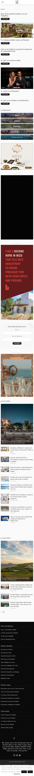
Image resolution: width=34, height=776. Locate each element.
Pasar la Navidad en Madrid (8, 629)
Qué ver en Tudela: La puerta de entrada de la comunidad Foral (16, 50)
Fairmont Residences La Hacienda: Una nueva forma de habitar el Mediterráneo (15, 579)
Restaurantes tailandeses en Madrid (10, 704)
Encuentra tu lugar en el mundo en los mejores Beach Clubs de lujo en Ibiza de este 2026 (21, 487)
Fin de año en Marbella (7, 636)
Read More (17, 774)
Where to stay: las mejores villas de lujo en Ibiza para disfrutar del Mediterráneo (21, 519)
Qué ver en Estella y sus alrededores (16, 100)
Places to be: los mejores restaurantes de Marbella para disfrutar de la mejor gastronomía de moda (17, 442)
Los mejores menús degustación (9, 695)
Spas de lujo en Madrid (7, 724)
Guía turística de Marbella (8, 659)
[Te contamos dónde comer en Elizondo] (17, 30)
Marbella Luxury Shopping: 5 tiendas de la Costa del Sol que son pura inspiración (21, 496)
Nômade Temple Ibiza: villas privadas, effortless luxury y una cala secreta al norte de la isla (20, 604)
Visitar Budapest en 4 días (8, 662)
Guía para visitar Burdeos (7, 675)
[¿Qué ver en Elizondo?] (17, 78)
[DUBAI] (17, 131)
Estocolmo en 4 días (6, 652)
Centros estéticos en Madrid (8, 715)
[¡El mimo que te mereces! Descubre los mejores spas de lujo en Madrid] (5, 479)
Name (17, 330)
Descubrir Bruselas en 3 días (8, 656)
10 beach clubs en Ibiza (7, 727)
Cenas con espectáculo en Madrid (10, 691)
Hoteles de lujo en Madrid (8, 718)
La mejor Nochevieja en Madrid (9, 633)
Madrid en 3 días (5, 678)
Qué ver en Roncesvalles (11, 60)
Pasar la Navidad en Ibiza (8, 639)
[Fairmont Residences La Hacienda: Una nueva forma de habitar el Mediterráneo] (17, 561)
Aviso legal (25, 764)
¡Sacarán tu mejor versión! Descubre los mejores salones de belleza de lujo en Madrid (21, 469)
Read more (5, 18)
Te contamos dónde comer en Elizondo (15, 40)
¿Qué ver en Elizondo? (11, 91)
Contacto (8, 764)
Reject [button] (30, 771)
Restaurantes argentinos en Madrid (10, 698)
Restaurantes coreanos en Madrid (10, 701)
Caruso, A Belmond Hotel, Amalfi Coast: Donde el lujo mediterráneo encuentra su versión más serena (21, 587)
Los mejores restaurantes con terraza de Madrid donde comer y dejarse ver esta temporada (21, 509)
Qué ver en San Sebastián (7, 668)
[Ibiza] (17, 115)
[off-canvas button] (3, 2)
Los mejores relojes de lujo (8, 721)
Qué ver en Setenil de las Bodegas (10, 672)
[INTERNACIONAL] (17, 137)
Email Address (17, 336)
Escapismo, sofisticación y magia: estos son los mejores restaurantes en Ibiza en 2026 (21, 450)
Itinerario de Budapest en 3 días (9, 665)
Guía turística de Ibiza (7, 649)
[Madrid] (17, 120)
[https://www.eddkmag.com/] (17, 2)
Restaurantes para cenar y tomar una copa (12, 688)
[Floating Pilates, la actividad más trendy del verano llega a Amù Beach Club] (5, 596)
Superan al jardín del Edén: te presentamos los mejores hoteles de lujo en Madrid (21, 459)
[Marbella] (17, 126)
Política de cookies (16, 764)
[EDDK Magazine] (14, 738)
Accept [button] (24, 771)
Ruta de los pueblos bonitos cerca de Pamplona (14, 15)
